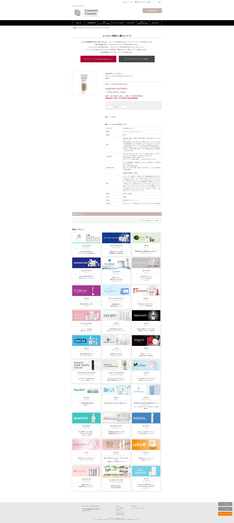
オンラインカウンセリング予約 (136, 59)
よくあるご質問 (130, 23)
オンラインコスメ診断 (117, 23)
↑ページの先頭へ (225, 504)
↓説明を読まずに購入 (225, 513)
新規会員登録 (152, 11)
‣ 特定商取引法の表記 (120, 514)
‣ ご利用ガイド (119, 510)
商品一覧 (79, 23)
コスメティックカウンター (90, 506)
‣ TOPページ (118, 506)
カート (131, 2)
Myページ (125, 2)
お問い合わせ (155, 23)
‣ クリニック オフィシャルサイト (138, 508)
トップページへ (225, 509)
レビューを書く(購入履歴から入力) (117, 124)
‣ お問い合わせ (134, 506)
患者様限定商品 (91, 23)
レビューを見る (111, 117)
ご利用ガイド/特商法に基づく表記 (143, 22)
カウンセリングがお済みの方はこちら (98, 59)
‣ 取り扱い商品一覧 (119, 508)
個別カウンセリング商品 (104, 22)
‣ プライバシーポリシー (120, 512)
